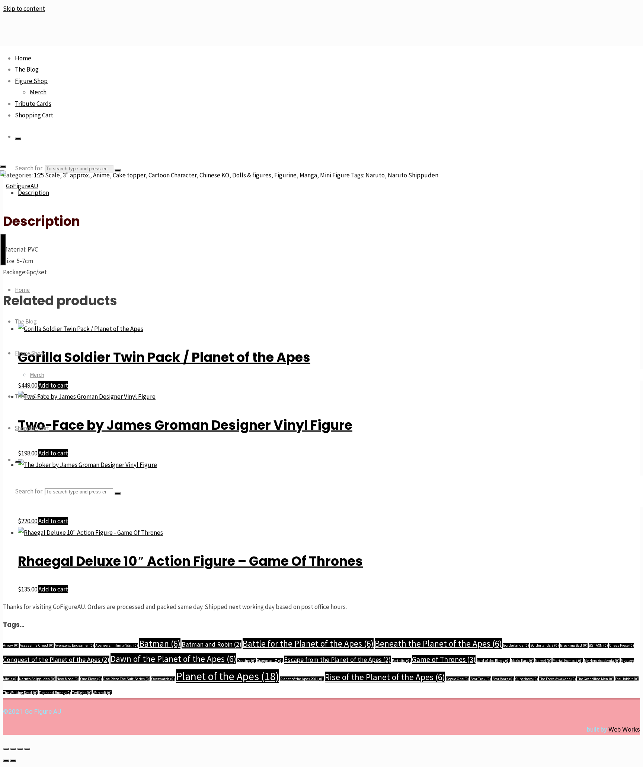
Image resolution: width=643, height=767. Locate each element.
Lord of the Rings (493, 660)
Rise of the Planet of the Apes (385, 677)
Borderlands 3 (544, 645)
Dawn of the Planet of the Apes (173, 658)
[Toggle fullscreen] (13, 749)
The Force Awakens (557, 678)
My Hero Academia (602, 660)
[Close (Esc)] (27, 749)
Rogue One (457, 678)
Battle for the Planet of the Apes (308, 643)
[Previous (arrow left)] (6, 761)
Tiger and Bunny (55, 692)
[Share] (20, 749)
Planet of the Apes (227, 676)
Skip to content (24, 8)
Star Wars (503, 678)
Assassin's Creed (37, 645)
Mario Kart (522, 660)
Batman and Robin (211, 644)
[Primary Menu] (3, 249)
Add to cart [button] (53, 521)
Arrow (11, 645)
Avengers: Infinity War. (116, 645)
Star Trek (480, 678)
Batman (159, 643)
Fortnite (401, 660)
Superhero (526, 678)
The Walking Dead (20, 692)
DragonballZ (270, 660)
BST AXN (598, 645)
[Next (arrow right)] (13, 761)
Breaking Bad (574, 645)
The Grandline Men (595, 678)
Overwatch (163, 678)
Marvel (543, 660)
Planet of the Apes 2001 (302, 678)
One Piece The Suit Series (126, 678)
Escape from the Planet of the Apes (337, 660)
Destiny (246, 660)
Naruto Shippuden (37, 678)
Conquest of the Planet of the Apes (56, 660)
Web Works (624, 729)
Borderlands (516, 645)
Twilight (82, 692)
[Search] (18, 139)
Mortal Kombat (568, 660)
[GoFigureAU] (19, 186)
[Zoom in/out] (6, 749)
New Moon (68, 678)
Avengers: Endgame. (74, 645)
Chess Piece (621, 645)
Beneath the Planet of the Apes (438, 643)
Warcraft (102, 692)
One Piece (91, 678)
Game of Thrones (444, 659)
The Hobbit (627, 678)
